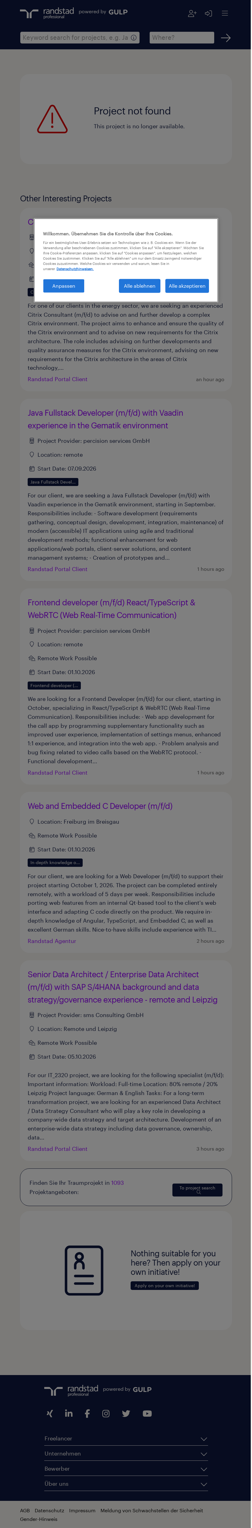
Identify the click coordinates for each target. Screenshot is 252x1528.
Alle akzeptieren (185, 286)
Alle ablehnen (137, 286)
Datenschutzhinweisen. (73, 269)
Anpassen (61, 286)
